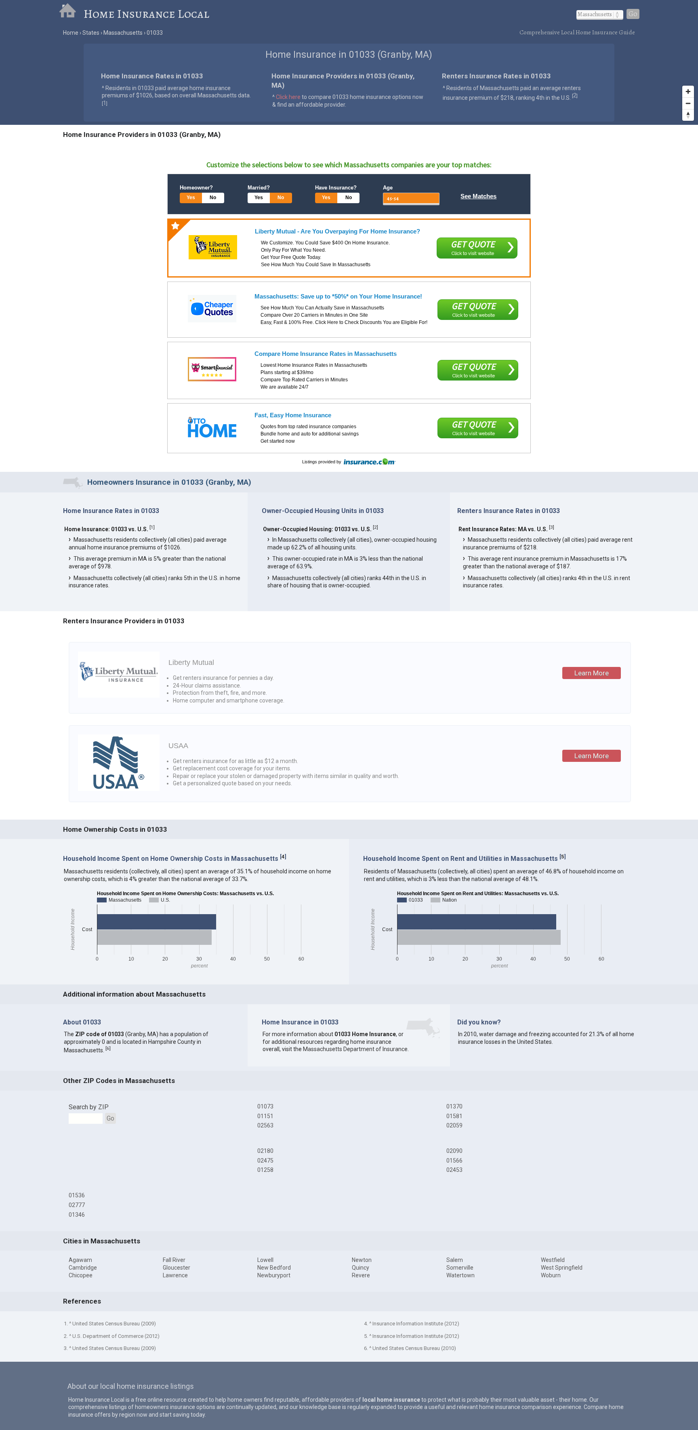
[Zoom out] (688, 103)
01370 (454, 1106)
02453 (454, 1170)
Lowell (265, 1260)
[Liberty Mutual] (213, 247)
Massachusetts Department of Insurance (355, 1049)
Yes (191, 197)
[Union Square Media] (212, 427)
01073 (265, 1106)
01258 (265, 1170)
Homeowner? (196, 188)
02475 (265, 1160)
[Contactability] (212, 369)
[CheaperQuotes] (212, 308)
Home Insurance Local (146, 14)
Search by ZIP (89, 1107)
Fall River (174, 1260)
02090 (454, 1151)
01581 (454, 1116)
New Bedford (274, 1267)
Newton (362, 1260)
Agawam (80, 1260)
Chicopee (81, 1275)
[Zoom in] (688, 91)
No (213, 197)
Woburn (551, 1275)
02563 (265, 1125)
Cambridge (83, 1267)
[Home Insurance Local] (71, 14)
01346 (77, 1214)
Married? (259, 188)
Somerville (459, 1267)
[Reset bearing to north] (688, 115)
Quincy (360, 1267)
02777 (77, 1205)
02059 (454, 1125)
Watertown (460, 1275)
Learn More (591, 673)
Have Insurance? (336, 188)
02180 (265, 1151)
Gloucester (176, 1267)
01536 (77, 1195)
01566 (454, 1160)
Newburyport (273, 1275)
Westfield (553, 1260)
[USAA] (119, 789)
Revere (361, 1275)
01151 (265, 1116)
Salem (454, 1260)
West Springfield (561, 1267)
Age (388, 188)
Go (633, 14)
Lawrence (175, 1275)
